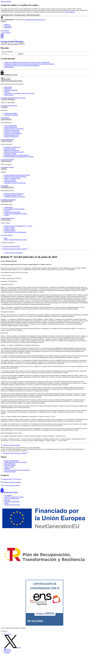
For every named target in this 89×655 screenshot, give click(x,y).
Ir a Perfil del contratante (7, 159)
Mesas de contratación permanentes (14, 152)
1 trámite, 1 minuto (9, 227)
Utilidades (7, 468)
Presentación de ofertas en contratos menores (16, 155)
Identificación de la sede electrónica (14, 128)
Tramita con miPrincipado (11, 460)
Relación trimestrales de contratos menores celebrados (19, 156)
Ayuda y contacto (9, 467)
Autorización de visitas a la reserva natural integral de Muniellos (21, 65)
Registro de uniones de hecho (12, 212)
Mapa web (7, 500)
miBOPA (6, 91)
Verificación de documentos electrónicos (15, 176)
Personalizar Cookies (20, 15)
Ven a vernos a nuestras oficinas (11, 485)
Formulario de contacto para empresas (14, 196)
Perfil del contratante (9, 465)
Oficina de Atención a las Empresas (14, 193)
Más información (70, 12)
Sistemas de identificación (11, 136)
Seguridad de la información (12, 132)
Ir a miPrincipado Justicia (8, 218)
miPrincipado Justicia (10, 471)
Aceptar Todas (7, 15)
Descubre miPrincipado (10, 127)
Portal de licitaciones (9, 148)
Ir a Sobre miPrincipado (7, 139)
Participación (7, 26)
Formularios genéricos (10, 181)
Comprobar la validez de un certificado (14, 183)
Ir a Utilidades (4, 186)
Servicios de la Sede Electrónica (13, 133)
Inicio (5, 238)
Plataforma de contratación (11, 150)
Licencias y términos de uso (11, 130)
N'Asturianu (5, 30)
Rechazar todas (33, 15)
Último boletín (8, 87)
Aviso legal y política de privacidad (13, 497)
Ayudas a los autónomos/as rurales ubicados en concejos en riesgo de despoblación (27, 62)
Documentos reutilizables (11, 115)
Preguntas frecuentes (9, 230)
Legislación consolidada (10, 90)
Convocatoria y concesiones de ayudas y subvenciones (19, 93)
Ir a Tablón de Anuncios (7, 167)
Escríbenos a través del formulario (11, 482)
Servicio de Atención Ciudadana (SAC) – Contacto (18, 226)
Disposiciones (8, 88)
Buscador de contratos (10, 153)
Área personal (6, 32)
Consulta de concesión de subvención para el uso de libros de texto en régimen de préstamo (29, 64)
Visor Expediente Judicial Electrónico (14, 209)
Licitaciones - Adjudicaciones (12, 147)
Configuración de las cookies (12, 504)
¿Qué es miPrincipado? (10, 125)
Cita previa (7, 210)
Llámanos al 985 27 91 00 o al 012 (12, 479)
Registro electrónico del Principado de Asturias (17, 175)
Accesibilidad (8, 495)
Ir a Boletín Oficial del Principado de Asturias (13, 98)
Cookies (6, 503)
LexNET (6, 215)
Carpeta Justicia (8, 207)
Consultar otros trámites (10, 113)
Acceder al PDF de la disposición (13, 252)
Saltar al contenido (6, 1)
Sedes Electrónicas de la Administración (15, 232)
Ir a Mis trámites (5, 118)
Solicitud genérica (9, 67)
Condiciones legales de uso (11, 135)
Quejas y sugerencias (10, 179)
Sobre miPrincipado (9, 463)
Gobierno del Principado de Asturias (35, 19)
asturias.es (7, 24)
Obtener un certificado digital (12, 178)
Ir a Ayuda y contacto (6, 235)
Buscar (21, 53)
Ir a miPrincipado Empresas (8, 199)
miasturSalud (7, 27)
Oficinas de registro (9, 229)
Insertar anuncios (8, 95)
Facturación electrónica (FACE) (13, 195)
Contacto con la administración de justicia (15, 213)
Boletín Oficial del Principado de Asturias (15, 239)
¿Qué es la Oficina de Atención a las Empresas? (17, 470)
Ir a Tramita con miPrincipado (9, 105)
